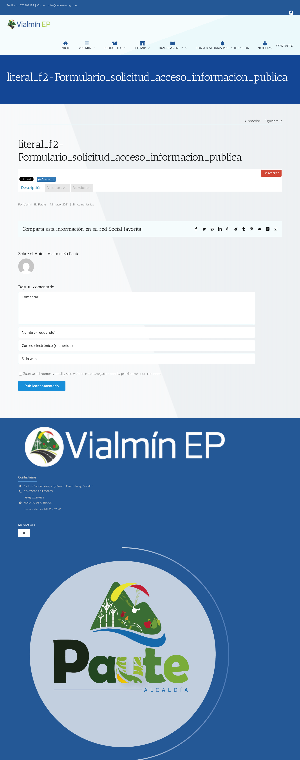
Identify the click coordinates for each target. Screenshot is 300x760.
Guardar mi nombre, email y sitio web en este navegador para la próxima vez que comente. (92, 373)
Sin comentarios (83, 204)
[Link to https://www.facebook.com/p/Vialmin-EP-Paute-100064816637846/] (291, 13)
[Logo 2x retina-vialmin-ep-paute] (29, 21)
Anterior (254, 121)
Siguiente (271, 121)
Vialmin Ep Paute (35, 204)
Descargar (271, 173)
